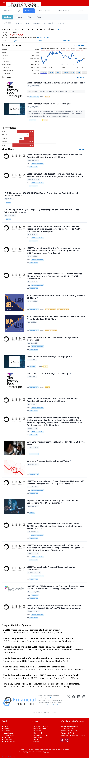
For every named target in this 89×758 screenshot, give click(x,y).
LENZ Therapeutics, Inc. (37, 163)
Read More (81, 149)
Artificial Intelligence (50, 309)
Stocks (19, 17)
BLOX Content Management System (32, 753)
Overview (19, 23)
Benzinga (32, 512)
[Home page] (23, 4)
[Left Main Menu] (4, 3)
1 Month (58, 72)
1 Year (72, 72)
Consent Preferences (9, 757)
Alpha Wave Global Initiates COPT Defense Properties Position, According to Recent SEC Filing (56, 317)
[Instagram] (84, 701)
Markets (7, 17)
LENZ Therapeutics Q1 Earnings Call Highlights (49, 356)
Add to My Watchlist (43, 37)
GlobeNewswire (34, 166)
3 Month (65, 72)
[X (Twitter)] (68, 701)
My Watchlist (62, 11)
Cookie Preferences (39, 751)
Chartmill (8, 202)
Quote (16, 41)
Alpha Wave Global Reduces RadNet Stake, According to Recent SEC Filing (56, 296)
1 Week (51, 72)
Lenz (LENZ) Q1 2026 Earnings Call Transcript (49, 373)
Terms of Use (61, 749)
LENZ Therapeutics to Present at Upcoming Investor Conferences (51, 568)
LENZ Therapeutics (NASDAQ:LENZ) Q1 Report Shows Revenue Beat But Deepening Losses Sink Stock (42, 194)
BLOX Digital (47, 753)
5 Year (84, 72)
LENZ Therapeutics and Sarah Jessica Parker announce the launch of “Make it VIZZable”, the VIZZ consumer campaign (54, 606)
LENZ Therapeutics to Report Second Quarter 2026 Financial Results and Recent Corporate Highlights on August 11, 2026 (55, 175)
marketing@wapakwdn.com (75, 735)
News (28, 23)
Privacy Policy (45, 705)
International (48, 23)
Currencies (36, 23)
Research (66, 41)
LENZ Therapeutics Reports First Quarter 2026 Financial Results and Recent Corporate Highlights (53, 399)
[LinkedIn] (79, 701)
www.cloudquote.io (52, 698)
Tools (39, 17)
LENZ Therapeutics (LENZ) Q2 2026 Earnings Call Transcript (56, 83)
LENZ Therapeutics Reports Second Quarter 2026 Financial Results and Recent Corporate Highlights (54, 155)
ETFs (29, 17)
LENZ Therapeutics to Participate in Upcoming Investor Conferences (52, 338)
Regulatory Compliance (63, 309)
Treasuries (60, 23)
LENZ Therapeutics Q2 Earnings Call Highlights (50, 104)
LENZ (60, 29)
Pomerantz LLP (35, 595)
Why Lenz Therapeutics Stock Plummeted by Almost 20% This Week (56, 443)
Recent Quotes (44, 11)
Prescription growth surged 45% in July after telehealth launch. (51, 91)
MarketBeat (33, 120)
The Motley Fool (34, 96)
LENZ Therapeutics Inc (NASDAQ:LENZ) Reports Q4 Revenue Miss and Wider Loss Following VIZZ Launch (41, 211)
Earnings (47, 96)
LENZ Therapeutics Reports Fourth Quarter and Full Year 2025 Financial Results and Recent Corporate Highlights (55, 482)
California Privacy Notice (28, 751)
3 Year (78, 72)
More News (81, 77)
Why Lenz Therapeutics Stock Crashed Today (49, 461)
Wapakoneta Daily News (33, 749)
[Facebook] (73, 701)
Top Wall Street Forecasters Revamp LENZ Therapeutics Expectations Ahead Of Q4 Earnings (52, 501)
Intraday (43, 72)
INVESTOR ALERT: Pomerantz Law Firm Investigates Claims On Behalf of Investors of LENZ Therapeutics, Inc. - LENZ (56, 587)
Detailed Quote (79, 45)
